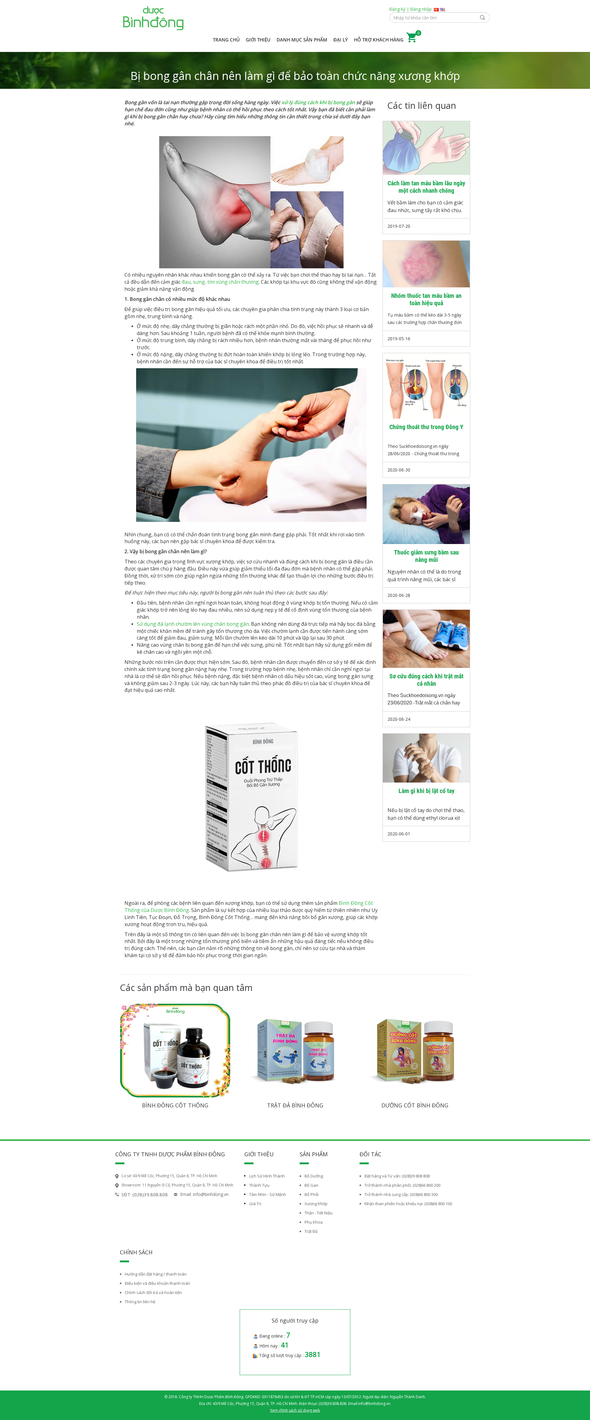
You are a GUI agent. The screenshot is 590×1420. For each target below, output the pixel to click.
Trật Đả (311, 1231)
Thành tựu (259, 1185)
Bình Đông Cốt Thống (175, 1105)
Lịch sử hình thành (267, 1176)
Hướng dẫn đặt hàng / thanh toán (156, 1274)
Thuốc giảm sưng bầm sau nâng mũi (426, 556)
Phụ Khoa (314, 1222)
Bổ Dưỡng (314, 1176)
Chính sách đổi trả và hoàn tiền (153, 1292)
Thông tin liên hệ (140, 1301)
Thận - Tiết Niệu (318, 1213)
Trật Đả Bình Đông (295, 1105)
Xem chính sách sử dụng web (295, 1410)
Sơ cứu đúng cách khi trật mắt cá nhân (426, 680)
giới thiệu (258, 40)
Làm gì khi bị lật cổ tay (426, 791)
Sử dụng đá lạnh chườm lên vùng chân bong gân (193, 624)
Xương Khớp (316, 1203)
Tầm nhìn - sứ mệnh (267, 1194)
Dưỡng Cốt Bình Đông (414, 1105)
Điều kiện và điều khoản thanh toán (157, 1283)
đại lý (340, 40)
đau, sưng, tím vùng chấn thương (220, 281)
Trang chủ (226, 40)
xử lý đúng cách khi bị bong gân (318, 102)
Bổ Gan (311, 1185)
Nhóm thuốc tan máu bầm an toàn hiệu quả (426, 299)
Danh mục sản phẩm (302, 40)
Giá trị (255, 1203)
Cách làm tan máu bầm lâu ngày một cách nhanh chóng (426, 186)
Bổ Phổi (312, 1194)
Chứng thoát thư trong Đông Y (426, 427)
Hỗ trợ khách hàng (378, 40)
